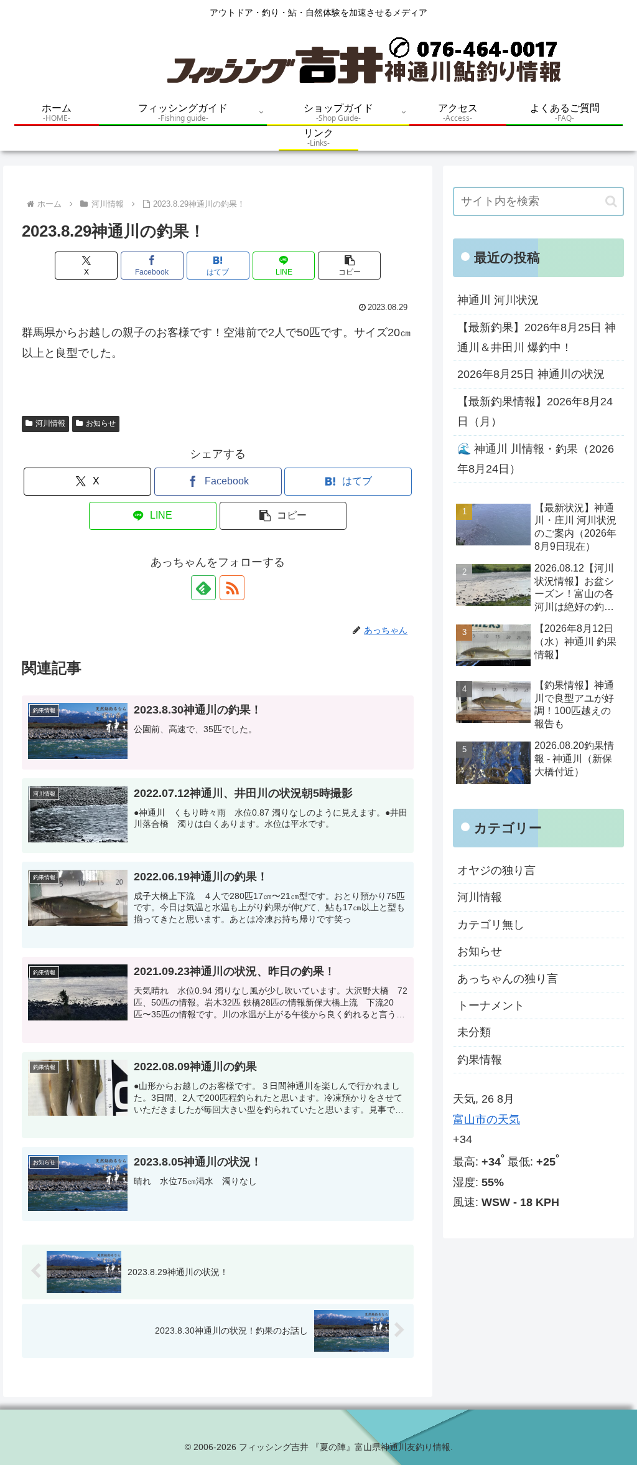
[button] (349, 266)
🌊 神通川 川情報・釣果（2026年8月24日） (535, 459)
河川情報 (50, 423)
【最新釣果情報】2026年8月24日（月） (535, 411)
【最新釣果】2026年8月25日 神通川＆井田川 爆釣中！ (536, 337)
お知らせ (101, 423)
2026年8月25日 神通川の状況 (531, 374)
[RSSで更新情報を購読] (232, 587)
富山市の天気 (486, 1119)
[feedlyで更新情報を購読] (203, 587)
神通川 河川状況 (498, 300)
